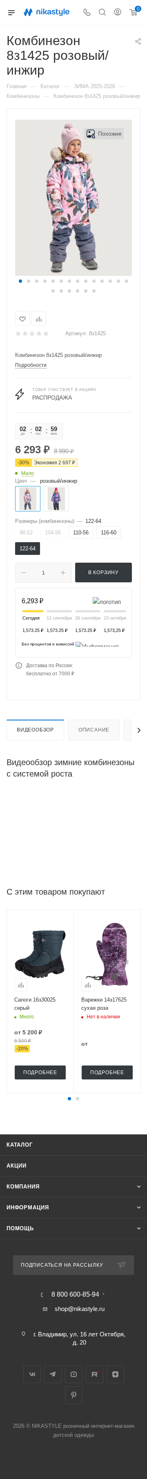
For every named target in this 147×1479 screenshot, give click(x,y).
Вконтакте (32, 1374)
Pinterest (73, 1395)
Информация (28, 1207)
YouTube (73, 1374)
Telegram (53, 1374)
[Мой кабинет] (117, 12)
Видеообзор (35, 730)
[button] (20, 281)
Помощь (20, 1228)
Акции (17, 1166)
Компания (23, 1187)
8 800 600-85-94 (75, 1294)
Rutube (94, 1374)
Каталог (20, 1145)
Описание (93, 730)
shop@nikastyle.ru (80, 1308)
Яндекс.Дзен (115, 1374)
